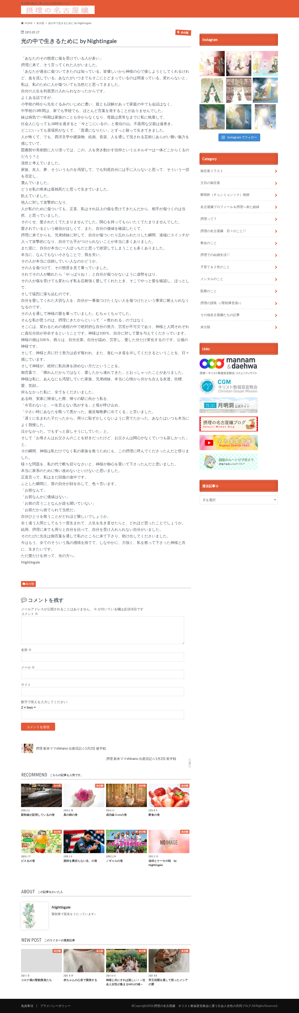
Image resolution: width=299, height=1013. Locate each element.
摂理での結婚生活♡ (215, 255)
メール (28, 667)
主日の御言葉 (210, 183)
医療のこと (208, 291)
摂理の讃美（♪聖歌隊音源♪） (221, 303)
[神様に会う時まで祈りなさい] (238, 116)
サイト (26, 684)
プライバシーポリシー (55, 1006)
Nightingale (61, 907)
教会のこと (208, 243)
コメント (29, 614)
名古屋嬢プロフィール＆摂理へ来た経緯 (229, 207)
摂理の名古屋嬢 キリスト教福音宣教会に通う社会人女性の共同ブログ (202, 1006)
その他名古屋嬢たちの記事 (220, 315)
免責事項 (27, 1006)
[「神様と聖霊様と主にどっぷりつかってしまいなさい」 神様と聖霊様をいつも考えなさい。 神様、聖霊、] (238, 63)
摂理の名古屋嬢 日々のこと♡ (223, 231)
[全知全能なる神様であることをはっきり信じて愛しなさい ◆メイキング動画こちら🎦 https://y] (265, 116)
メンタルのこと (211, 279)
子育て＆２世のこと (215, 267)
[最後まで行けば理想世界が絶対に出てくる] (265, 90)
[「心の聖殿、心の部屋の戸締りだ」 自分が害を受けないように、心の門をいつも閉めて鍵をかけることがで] (212, 63)
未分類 (30, 584)
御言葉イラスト (211, 171)
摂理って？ (208, 219)
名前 (26, 650)
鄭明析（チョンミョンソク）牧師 (224, 195)
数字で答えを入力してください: (44, 702)
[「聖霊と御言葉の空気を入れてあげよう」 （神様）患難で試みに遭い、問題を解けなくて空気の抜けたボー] (265, 63)
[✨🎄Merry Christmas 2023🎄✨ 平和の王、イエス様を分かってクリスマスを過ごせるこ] (212, 90)
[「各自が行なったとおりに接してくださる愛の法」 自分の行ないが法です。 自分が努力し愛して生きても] (238, 90)
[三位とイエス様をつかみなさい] (212, 116)
